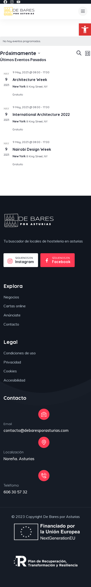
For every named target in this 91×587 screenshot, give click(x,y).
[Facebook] (5, 2)
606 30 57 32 (15, 491)
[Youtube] (18, 2)
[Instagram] (12, 2)
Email (8, 424)
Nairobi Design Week (32, 149)
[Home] (29, 220)
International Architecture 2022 (41, 114)
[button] (85, 29)
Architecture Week (30, 79)
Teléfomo (11, 485)
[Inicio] (19, 11)
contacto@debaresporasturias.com (36, 430)
